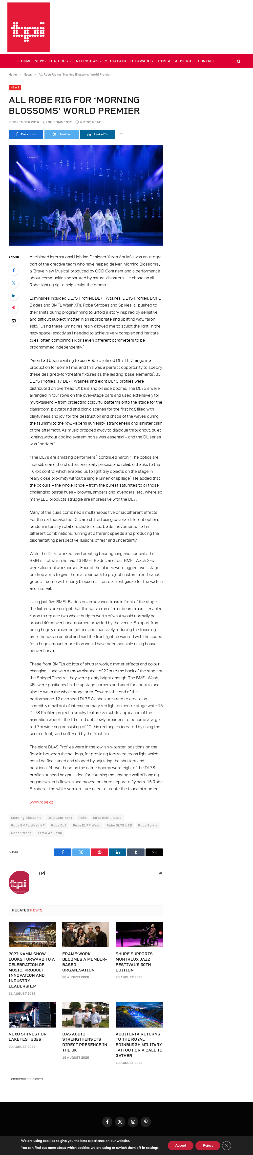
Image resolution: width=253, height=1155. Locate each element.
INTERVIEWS (86, 61)
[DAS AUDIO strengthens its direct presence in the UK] (85, 1014)
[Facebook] (14, 270)
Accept (180, 1145)
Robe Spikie (147, 825)
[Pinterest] (14, 308)
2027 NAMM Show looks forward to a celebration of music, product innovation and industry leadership (32, 970)
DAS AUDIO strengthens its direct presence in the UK (84, 1042)
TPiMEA (163, 61)
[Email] (14, 321)
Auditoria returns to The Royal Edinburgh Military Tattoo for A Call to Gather (139, 1045)
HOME (26, 61)
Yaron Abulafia (50, 833)
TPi (41, 873)
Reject (208, 1145)
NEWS (40, 61)
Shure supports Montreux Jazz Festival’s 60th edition (134, 961)
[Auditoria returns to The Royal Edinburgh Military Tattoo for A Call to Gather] (139, 1014)
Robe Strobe (21, 833)
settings (152, 1147)
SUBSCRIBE (184, 61)
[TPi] (28, 27)
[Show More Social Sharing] (121, 134)
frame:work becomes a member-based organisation (84, 961)
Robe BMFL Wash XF (28, 825)
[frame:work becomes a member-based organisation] (85, 934)
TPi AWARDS (141, 61)
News (15, 87)
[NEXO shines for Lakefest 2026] (32, 1014)
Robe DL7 (59, 825)
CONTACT (206, 61)
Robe (82, 818)
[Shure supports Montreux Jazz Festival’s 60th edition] (139, 934)
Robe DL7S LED (119, 825)
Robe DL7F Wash (86, 825)
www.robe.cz (41, 802)
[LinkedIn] (14, 295)
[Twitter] (14, 283)
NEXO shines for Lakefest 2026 (28, 1037)
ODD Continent (59, 818)
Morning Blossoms (26, 818)
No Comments (60, 122)
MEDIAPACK (116, 61)
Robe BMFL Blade (107, 818)
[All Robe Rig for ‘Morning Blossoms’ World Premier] (86, 195)
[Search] (238, 61)
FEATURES (58, 61)
